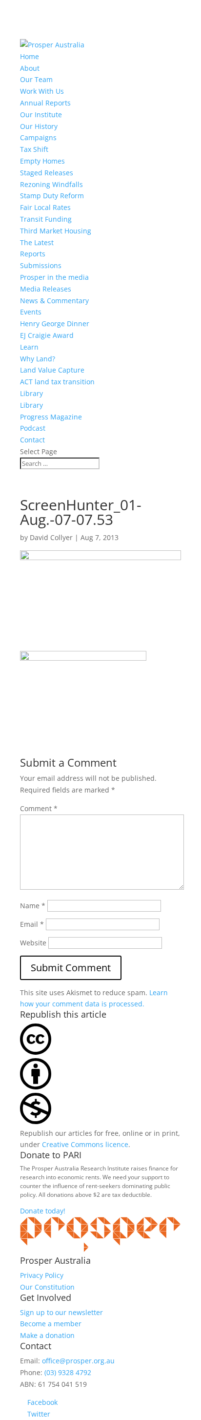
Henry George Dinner (54, 323)
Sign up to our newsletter (61, 1312)
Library (31, 393)
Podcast (32, 428)
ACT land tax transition (57, 381)
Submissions (40, 265)
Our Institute (41, 114)
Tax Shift (34, 149)
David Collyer (51, 537)
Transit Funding (46, 219)
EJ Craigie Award (47, 335)
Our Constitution (47, 1287)
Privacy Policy (41, 1275)
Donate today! (42, 1210)
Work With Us (42, 91)
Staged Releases (46, 172)
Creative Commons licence (85, 1144)
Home (29, 56)
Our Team (36, 79)
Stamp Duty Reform (52, 195)
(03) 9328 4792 (67, 1372)
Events (30, 311)
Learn (29, 347)
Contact (32, 439)
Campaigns (38, 137)
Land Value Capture (52, 370)
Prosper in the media (54, 277)
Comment (39, 808)
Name (32, 905)
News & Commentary (54, 300)
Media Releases (45, 288)
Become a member (50, 1323)
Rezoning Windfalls (51, 184)
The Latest (37, 242)
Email (32, 924)
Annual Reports (45, 102)
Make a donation (47, 1335)
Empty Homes (42, 161)
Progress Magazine (51, 416)
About (30, 68)
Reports (32, 253)
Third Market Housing (55, 230)
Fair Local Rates (45, 207)
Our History (39, 126)
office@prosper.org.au (78, 1360)
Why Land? (37, 358)
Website (33, 942)
